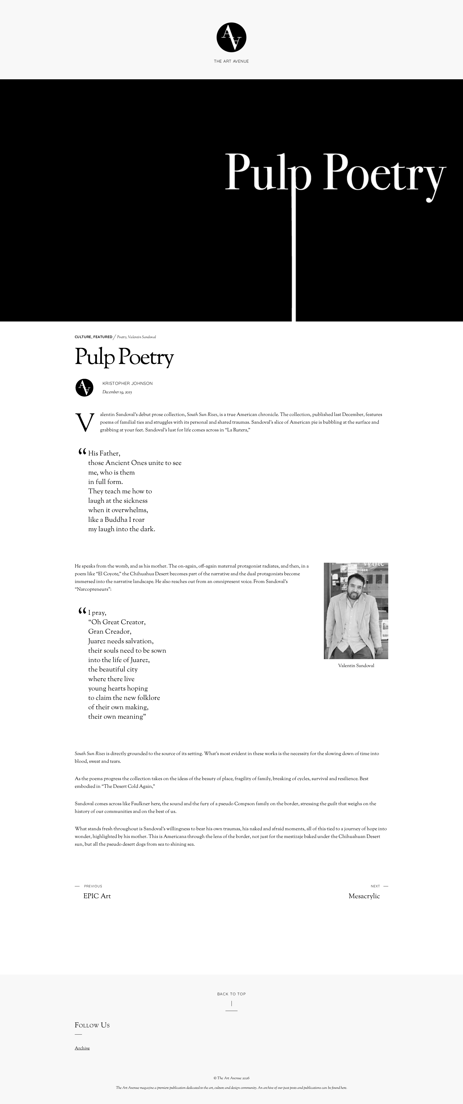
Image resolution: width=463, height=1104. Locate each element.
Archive (82, 1048)
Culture (83, 337)
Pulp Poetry (124, 358)
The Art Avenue (229, 1078)
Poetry (121, 337)
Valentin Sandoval (142, 337)
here (343, 1088)
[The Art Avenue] (231, 45)
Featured (102, 337)
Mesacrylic (364, 892)
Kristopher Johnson (127, 383)
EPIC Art (97, 892)
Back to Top (231, 993)
